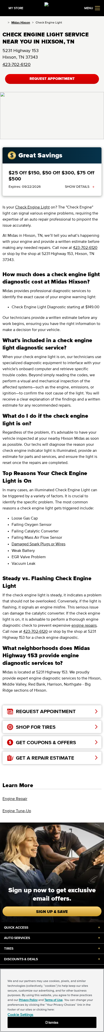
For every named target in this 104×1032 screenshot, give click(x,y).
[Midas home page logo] (52, 7)
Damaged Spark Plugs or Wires (38, 544)
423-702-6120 (17, 64)
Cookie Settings (20, 1014)
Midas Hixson (20, 22)
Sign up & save (52, 911)
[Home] (4, 22)
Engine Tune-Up (17, 810)
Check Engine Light (32, 207)
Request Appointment (52, 79)
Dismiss (51, 1022)
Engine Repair (15, 798)
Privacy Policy (28, 1000)
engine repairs (84, 625)
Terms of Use (53, 1000)
